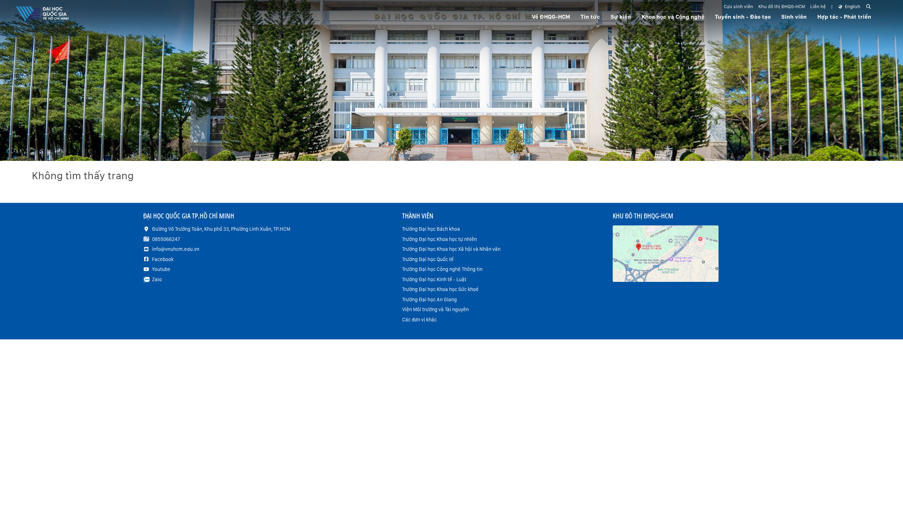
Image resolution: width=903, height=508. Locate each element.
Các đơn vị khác (419, 319)
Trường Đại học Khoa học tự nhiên (439, 239)
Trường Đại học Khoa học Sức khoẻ (440, 289)
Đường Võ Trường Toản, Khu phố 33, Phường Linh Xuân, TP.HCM (221, 229)
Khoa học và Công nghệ (673, 16)
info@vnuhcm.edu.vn (175, 249)
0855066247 (166, 239)
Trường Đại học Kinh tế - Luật (434, 279)
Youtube (161, 269)
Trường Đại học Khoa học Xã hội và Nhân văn (451, 249)
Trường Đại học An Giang (429, 299)
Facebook (163, 259)
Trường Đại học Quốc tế (428, 259)
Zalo (157, 279)
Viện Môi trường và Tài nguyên (435, 309)
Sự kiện (621, 16)
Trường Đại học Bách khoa (431, 229)
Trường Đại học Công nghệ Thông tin (442, 269)
